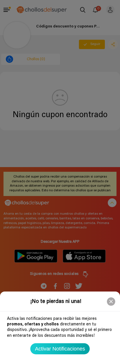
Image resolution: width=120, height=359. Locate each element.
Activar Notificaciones (60, 349)
